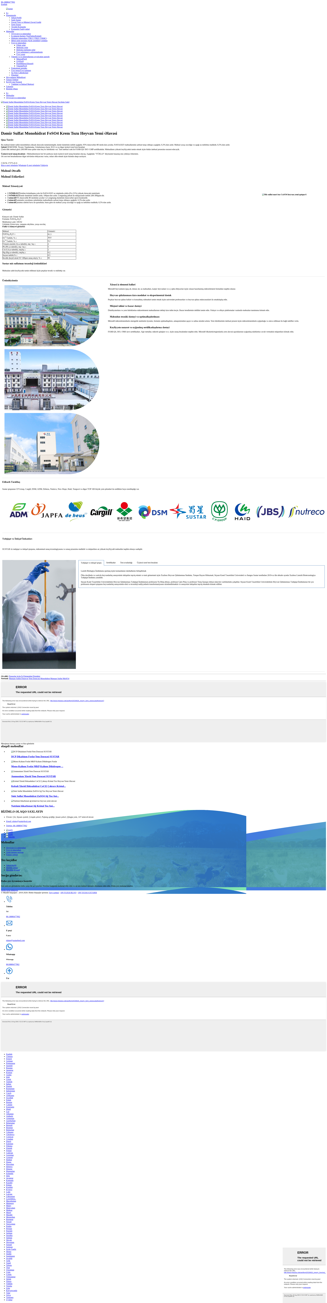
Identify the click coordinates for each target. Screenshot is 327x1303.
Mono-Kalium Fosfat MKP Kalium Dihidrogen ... (37, 766)
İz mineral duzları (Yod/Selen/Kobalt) (26, 36)
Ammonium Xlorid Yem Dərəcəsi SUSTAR (33, 776)
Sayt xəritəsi (54, 893)
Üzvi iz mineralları (18, 43)
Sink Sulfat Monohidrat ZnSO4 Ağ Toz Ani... (35, 796)
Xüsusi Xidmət (12, 80)
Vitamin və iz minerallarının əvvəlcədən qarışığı (30, 57)
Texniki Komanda (18, 27)
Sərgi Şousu (16, 24)
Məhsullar (10, 31)
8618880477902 (12, 964)
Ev (7, 13)
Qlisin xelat (21, 45)
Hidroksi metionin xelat (25, 50)
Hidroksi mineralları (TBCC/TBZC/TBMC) (29, 38)
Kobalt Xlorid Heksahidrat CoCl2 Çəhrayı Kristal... (38, 786)
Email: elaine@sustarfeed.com (18, 821)
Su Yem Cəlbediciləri (19, 73)
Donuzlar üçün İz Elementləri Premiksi (24, 676)
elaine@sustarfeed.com (15, 940)
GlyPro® (20, 61)
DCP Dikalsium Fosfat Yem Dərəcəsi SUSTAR (35, 756)
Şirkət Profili (16, 18)
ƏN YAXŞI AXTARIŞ (87, 893)
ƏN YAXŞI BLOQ (68, 893)
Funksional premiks (19, 68)
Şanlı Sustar (16, 20)
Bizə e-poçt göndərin (9, 165)
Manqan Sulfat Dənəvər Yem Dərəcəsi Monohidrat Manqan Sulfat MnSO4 (39, 678)
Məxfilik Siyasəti (13, 870)
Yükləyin (44, 165)
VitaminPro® (21, 66)
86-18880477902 (8, 2)
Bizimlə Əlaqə (12, 89)
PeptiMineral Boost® (24, 63)
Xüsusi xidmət (12, 855)
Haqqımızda (11, 15)
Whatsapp (22, 165)
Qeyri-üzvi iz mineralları (21, 34)
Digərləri (14, 75)
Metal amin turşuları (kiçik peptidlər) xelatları (29, 41)
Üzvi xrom (20, 54)
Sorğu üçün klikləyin (9, 890)
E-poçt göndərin (33, 165)
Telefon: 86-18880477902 (16, 826)
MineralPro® (21, 59)
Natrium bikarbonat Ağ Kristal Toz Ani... (33, 806)
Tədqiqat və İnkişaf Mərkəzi (22, 84)
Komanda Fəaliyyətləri (20, 29)
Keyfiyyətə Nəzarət (14, 82)
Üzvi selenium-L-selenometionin (29, 52)
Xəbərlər (9, 86)
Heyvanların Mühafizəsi (16, 77)
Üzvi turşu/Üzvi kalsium (21, 70)
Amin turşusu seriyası (15, 852)
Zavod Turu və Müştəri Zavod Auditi (26, 22)
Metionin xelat (22, 47)
